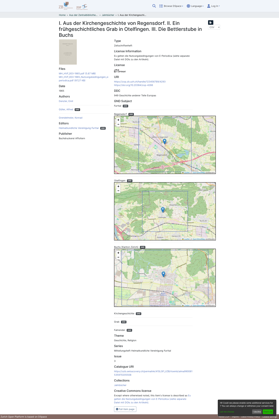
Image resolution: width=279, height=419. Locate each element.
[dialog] (247, 408)
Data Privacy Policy (250, 416)
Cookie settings (269, 417)
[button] (164, 142)
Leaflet (186, 172)
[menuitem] (171, 6)
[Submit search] (154, 6)
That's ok (267, 411)
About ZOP (224, 416)
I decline (257, 411)
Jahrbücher (108, 15)
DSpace (42, 416)
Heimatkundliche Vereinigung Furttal (79, 128)
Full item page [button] (126, 409)
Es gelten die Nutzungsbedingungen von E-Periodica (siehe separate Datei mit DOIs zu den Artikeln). (152, 399)
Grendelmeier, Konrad (70, 117)
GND (77, 109)
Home (62, 15)
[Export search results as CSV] (210, 22)
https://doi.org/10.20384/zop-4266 (133, 85)
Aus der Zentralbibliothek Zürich (83, 15)
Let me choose (227, 411)
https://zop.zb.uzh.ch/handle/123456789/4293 (140, 81)
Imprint (235, 416)
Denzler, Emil (66, 101)
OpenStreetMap (199, 172)
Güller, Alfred (66, 109)
